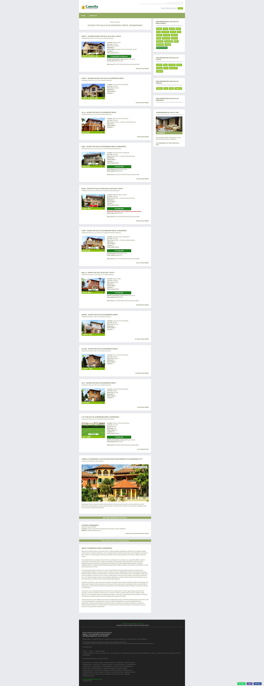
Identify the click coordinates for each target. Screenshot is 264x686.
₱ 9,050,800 (119, 293)
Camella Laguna (129, 662)
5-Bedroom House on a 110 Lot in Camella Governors (97, 114)
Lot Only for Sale (144, 449)
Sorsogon (172, 65)
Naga (165, 65)
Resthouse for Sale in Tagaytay (121, 674)
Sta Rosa (174, 38)
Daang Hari (166, 38)
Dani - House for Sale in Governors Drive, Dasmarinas (104, 146)
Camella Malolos (97, 668)
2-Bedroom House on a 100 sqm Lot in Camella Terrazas (97, 274)
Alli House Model (144, 407)
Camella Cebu (87, 666)
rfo (111, 653)
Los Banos (165, 32)
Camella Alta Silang (115, 670)
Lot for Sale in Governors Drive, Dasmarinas (100, 417)
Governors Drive (162, 47)
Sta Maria (166, 35)
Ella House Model (143, 136)
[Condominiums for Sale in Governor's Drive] (169, 125)
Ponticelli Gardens (88, 672)
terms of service (170, 653)
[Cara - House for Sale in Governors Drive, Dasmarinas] (93, 244)
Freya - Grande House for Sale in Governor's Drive (103, 78)
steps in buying (135, 653)
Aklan (171, 88)
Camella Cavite (87, 664)
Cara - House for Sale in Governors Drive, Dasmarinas (104, 230)
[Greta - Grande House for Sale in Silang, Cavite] (93, 49)
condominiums (125, 653)
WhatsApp (241, 683)
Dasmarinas (168, 41)
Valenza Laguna (99, 672)
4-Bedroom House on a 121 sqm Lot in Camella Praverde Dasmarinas (101, 148)
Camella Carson (127, 670)
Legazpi (159, 65)
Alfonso (173, 32)
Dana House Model (143, 221)
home (83, 15)
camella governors (88, 653)
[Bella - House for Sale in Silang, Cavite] (93, 286)
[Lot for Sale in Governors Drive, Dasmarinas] (93, 430)
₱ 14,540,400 (119, 251)
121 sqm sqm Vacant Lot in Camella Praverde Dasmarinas (98, 419)
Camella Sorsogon (119, 664)
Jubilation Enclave (129, 672)
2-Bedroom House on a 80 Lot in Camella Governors (96, 351)
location (97, 653)
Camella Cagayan (122, 668)
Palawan (159, 88)
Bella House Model (143, 305)
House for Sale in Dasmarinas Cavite (138, 533)
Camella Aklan (96, 666)
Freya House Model (143, 102)
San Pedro (160, 44)
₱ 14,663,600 (119, 208)
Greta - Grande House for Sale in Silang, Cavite (101, 36)
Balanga (159, 68)
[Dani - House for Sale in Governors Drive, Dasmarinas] (93, 160)
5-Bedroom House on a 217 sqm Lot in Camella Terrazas (97, 38)
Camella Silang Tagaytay (102, 670)
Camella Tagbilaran (107, 666)
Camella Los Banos (107, 664)
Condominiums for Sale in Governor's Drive (167, 144)
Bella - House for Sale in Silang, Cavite (98, 272)
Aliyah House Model (143, 373)
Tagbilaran (178, 88)
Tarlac (166, 68)
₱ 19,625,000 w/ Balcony (119, 56)
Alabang (167, 44)
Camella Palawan (109, 662)
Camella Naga (119, 662)
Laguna (159, 28)
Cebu (165, 88)
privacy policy (161, 653)
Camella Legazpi (98, 662)
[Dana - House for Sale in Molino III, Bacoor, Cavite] (93, 202)
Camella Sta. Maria (88, 670)
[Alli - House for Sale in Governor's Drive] (93, 396)
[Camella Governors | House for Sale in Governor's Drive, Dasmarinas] (89, 9)
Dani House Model (143, 179)
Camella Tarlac (87, 668)
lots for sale (117, 653)
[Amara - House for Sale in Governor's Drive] (93, 328)
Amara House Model (143, 339)
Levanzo (107, 672)
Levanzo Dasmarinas (90, 525)
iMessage (257, 683)
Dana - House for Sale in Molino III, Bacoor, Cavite (102, 188)
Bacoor (172, 28)
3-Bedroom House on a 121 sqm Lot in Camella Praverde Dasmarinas (101, 232)
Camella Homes (87, 662)
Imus (158, 32)
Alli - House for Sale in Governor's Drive (99, 383)
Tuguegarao (173, 68)
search (178, 653)
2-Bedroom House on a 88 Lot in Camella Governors (96, 316)
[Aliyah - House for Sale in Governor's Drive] (93, 362)
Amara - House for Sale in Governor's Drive (100, 314)
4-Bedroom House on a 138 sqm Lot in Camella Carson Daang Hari (101, 190)
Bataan (179, 65)
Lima (178, 32)
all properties (86, 655)
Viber (249, 683)
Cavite (165, 28)
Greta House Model (143, 68)
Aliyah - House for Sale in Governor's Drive (100, 349)
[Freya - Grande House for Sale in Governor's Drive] (93, 91)
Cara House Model (143, 263)
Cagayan (159, 71)
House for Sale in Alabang (103, 674)
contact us (93, 15)
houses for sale (105, 653)
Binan (176, 41)
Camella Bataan (127, 666)
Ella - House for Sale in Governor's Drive (99, 112)
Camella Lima (118, 666)
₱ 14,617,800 (119, 167)
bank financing (145, 653)
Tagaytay (174, 35)
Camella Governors (88, 676)
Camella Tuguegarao (109, 668)
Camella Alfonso (130, 664)
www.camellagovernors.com (92, 679)
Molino (178, 28)
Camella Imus (96, 664)
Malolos (159, 35)
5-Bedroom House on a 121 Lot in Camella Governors (97, 80)
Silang (159, 38)
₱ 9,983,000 (119, 437)
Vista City (160, 41)
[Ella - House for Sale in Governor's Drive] (93, 125)
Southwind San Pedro (89, 674)
